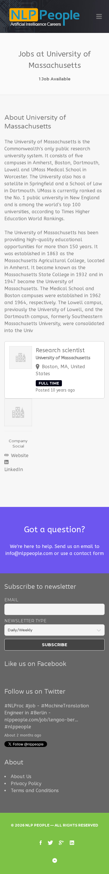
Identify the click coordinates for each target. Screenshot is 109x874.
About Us (21, 776)
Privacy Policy (26, 783)
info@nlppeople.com (29, 553)
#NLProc (14, 706)
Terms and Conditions (35, 790)
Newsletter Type (25, 620)
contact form (89, 553)
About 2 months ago (22, 735)
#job (30, 706)
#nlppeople (17, 726)
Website (19, 455)
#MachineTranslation (65, 706)
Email (11, 599)
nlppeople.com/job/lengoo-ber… (41, 720)
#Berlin (38, 713)
